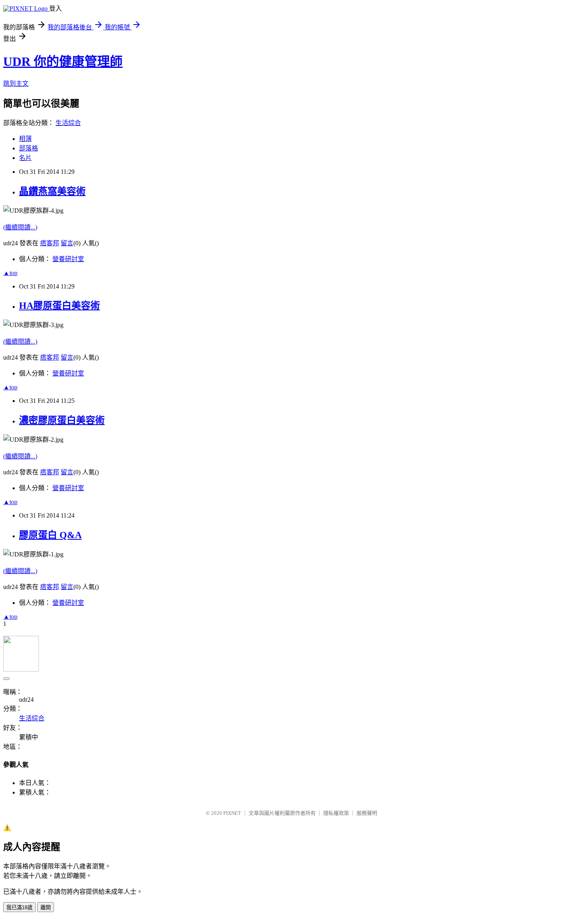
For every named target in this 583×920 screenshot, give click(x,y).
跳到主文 (16, 83)
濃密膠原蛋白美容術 (62, 420)
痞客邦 (49, 243)
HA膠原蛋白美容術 (59, 305)
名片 (25, 157)
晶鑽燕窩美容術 (52, 191)
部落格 (28, 148)
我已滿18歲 (19, 907)
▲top (10, 272)
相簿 (25, 138)
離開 (45, 907)
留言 (67, 243)
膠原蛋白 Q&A (50, 535)
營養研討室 (68, 259)
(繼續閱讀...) (20, 227)
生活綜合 (68, 122)
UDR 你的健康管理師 (63, 61)
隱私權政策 (336, 813)
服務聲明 (367, 813)
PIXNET (232, 813)
